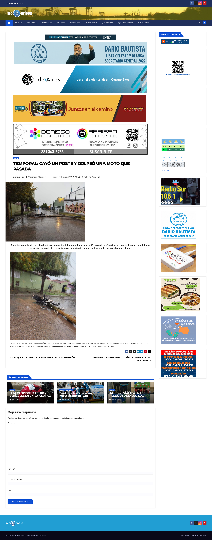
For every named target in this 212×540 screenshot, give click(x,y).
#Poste (88, 177)
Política (61, 23)
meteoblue (165, 170)
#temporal (96, 177)
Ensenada (32, 23)
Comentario (13, 423)
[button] (200, 23)
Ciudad (18, 23)
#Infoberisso (62, 177)
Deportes (75, 23)
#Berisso (41, 177)
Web (9, 490)
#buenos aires (51, 177)
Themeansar (42, 535)
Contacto (143, 23)
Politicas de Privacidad (198, 535)
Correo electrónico (15, 480)
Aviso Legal (185, 535)
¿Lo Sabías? (107, 23)
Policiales (47, 23)
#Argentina (32, 177)
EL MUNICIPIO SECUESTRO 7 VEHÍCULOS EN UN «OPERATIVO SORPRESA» (30, 395)
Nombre (11, 469)
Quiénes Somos (125, 23)
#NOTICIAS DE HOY (76, 177)
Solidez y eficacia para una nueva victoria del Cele (76, 394)
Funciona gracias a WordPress (16, 535)
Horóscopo (91, 23)
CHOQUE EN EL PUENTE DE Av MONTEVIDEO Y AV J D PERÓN (43, 357)
